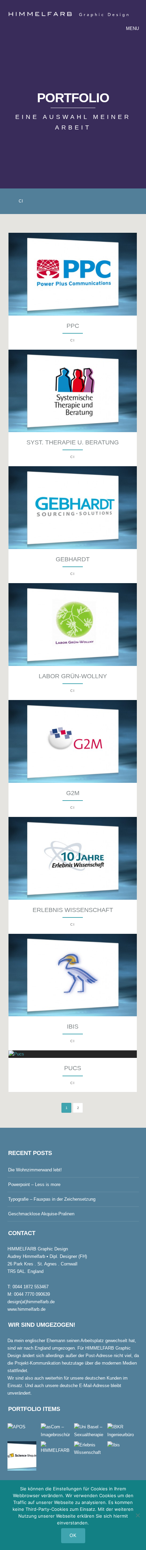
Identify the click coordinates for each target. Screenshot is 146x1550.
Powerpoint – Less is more (34, 1184)
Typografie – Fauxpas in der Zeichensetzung (51, 1199)
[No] (137, 1515)
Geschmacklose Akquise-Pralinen (41, 1213)
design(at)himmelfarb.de (31, 1301)
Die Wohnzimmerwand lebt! (35, 1169)
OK (73, 1535)
